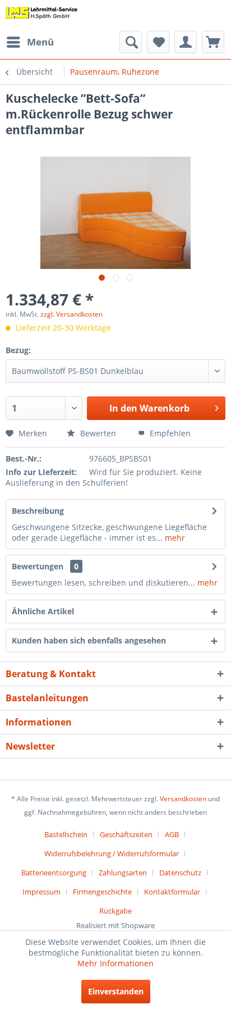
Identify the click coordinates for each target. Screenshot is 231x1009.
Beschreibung (38, 510)
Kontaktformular (172, 892)
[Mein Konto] (185, 42)
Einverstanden (116, 991)
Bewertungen (37, 566)
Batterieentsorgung (53, 873)
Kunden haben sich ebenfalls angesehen (89, 640)
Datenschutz (180, 873)
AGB (172, 834)
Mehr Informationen (115, 963)
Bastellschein (65, 834)
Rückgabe (115, 911)
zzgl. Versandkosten (71, 314)
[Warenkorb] (213, 42)
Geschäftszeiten (126, 834)
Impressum (41, 892)
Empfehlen (169, 433)
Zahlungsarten (123, 873)
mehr (174, 537)
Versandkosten (183, 798)
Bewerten (97, 433)
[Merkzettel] (158, 42)
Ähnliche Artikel (43, 611)
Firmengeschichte (102, 892)
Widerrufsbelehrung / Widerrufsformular (111, 853)
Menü (40, 41)
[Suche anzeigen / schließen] (130, 42)
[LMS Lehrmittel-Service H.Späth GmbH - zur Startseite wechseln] (42, 15)
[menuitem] (29, 42)
